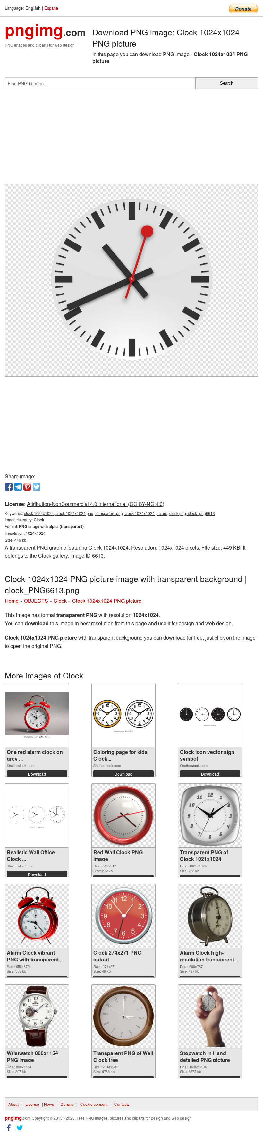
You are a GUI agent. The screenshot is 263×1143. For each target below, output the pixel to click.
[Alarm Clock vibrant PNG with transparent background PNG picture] (37, 915)
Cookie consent (93, 1104)
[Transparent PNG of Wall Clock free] (123, 1016)
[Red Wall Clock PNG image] (123, 815)
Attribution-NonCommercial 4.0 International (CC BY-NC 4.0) (95, 504)
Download (37, 774)
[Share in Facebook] (9, 487)
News (49, 1104)
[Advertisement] (131, 139)
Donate (67, 1104)
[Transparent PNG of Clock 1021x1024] (210, 815)
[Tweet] (36, 487)
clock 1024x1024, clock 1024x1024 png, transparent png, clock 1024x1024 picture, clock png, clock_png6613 (119, 513)
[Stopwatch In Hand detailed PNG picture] (210, 1016)
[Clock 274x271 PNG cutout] (123, 916)
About (13, 1104)
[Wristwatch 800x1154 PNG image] (37, 1016)
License (32, 1104)
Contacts (122, 1104)
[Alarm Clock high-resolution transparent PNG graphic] (210, 915)
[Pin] (27, 487)
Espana (51, 8)
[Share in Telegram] (18, 487)
